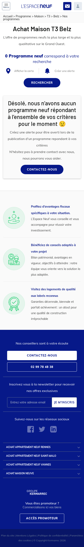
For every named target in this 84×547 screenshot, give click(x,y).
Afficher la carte (24, 71)
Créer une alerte (65, 71)
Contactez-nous (42, 169)
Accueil (7, 16)
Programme (23, 16)
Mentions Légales (26, 535)
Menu (6, 7)
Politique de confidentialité (53, 535)
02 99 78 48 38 (42, 367)
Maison (39, 16)
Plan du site (7, 535)
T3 (48, 16)
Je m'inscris (64, 402)
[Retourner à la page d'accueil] (36, 4)
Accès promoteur (42, 518)
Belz (56, 16)
